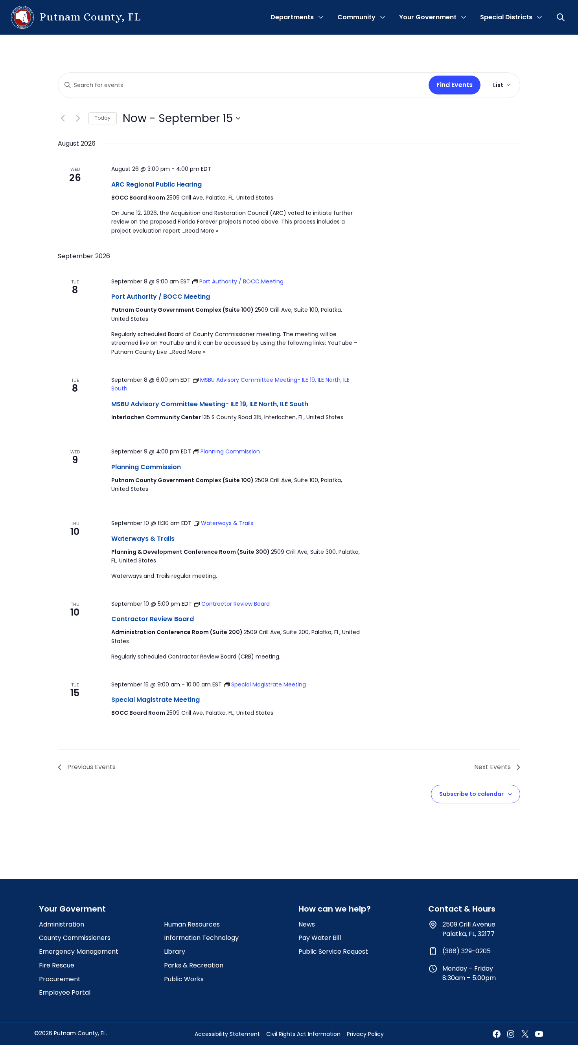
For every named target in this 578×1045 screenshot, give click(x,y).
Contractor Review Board (152, 618)
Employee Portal (64, 992)
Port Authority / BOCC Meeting (160, 296)
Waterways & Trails (143, 538)
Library (174, 951)
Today (102, 118)
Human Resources (192, 924)
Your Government (428, 17)
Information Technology (201, 937)
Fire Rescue (56, 965)
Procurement (60, 979)
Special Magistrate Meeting (155, 699)
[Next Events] (78, 118)
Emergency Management (78, 951)
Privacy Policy (365, 1034)
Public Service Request (333, 951)
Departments (292, 17)
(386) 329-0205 (466, 951)
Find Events (454, 84)
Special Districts (506, 17)
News (306, 924)
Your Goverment (72, 908)
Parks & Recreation (193, 965)
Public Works (184, 979)
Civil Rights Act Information (303, 1034)
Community (356, 17)
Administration (61, 924)
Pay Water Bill (319, 937)
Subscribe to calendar (471, 794)
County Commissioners (74, 937)
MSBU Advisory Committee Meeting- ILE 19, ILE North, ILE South (209, 404)
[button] (561, 17)
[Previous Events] (62, 118)
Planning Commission (146, 467)
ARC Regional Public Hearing (156, 184)
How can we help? (334, 908)
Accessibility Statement (227, 1034)
